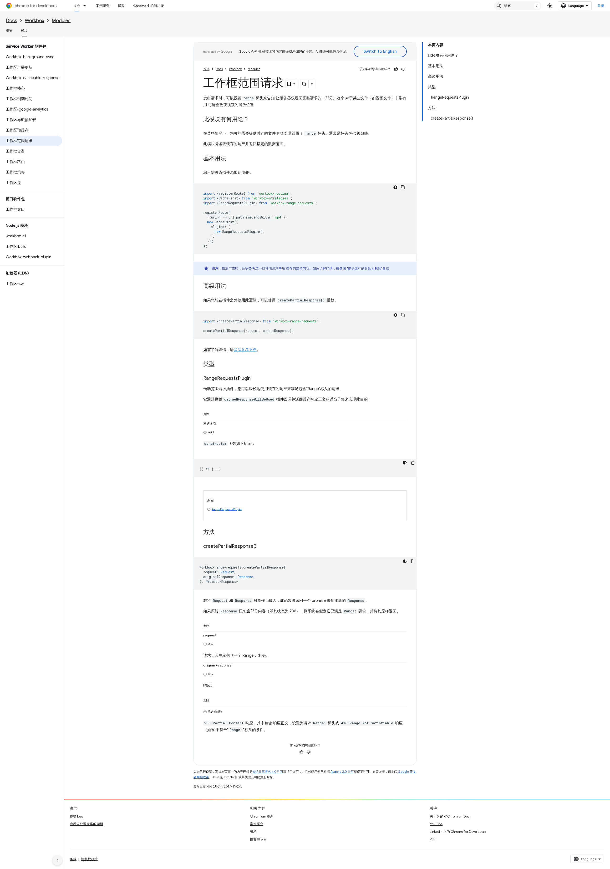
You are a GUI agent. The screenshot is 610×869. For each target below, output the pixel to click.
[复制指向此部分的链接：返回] (214, 699)
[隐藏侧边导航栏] (57, 860)
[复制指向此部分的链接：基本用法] (231, 159)
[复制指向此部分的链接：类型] (219, 364)
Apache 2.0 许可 (342, 772)
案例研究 (102, 6)
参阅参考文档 (245, 349)
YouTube (436, 824)
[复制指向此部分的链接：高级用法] (231, 286)
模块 (24, 31)
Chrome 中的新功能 (148, 6)
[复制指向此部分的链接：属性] (214, 413)
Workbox (34, 21)
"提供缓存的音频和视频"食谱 (368, 268)
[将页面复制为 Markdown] (304, 84)
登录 (600, 6)
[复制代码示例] (403, 187)
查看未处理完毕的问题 (86, 824)
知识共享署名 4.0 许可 (267, 772)
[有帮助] (396, 69)
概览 (9, 31)
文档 (77, 6)
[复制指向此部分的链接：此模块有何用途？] (254, 119)
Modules (61, 21)
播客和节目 (258, 839)
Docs (11, 21)
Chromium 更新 (262, 816)
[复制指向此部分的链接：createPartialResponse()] (261, 546)
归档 (253, 831)
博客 (121, 6)
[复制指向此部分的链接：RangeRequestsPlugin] (255, 378)
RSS (433, 839)
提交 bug (76, 816)
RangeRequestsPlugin (227, 509)
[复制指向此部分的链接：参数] (214, 625)
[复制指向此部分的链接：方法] (219, 532)
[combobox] (518, 5)
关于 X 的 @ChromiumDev (449, 816)
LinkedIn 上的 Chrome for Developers (458, 831)
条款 (73, 859)
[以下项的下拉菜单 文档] (86, 6)
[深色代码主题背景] (395, 187)
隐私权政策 (89, 859)
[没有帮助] (403, 69)
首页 (206, 69)
